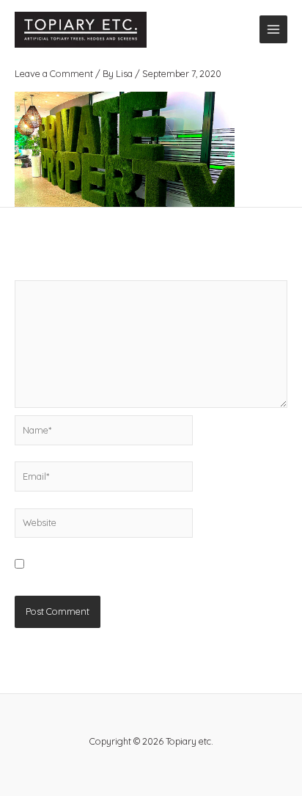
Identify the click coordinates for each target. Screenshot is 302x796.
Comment (39, 273)
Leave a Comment (54, 73)
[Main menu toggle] (273, 29)
